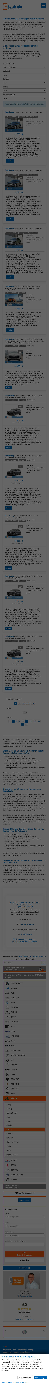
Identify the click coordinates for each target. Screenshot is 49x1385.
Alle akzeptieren (25, 1377)
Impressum (24, 1382)
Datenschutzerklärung (10, 1382)
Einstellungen (40, 1377)
